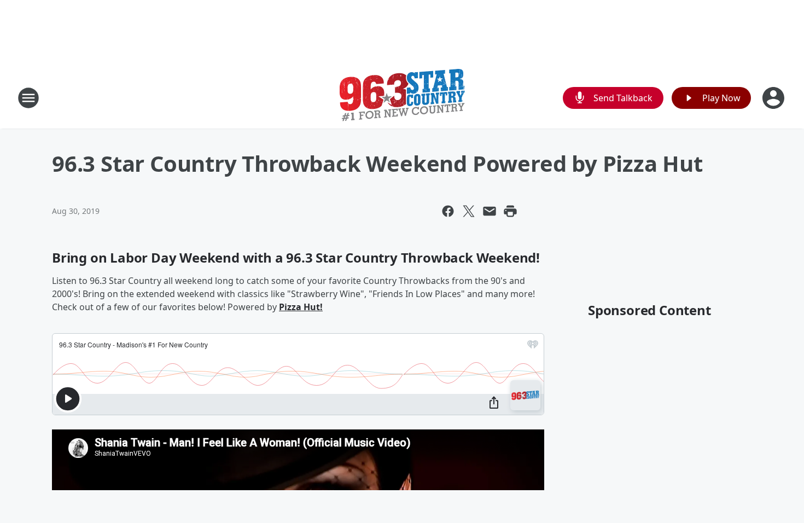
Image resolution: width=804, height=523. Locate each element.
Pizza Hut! (301, 307)
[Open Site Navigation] (28, 98)
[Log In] (774, 98)
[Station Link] (402, 97)
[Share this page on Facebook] (448, 211)
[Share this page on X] (468, 211)
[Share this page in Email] (489, 211)
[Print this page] (510, 211)
